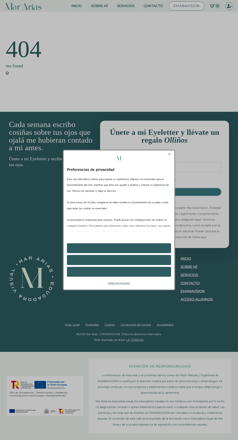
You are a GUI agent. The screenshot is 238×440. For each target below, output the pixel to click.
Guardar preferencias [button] (119, 271)
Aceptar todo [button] (119, 248)
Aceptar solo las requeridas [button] (119, 259)
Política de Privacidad (119, 283)
